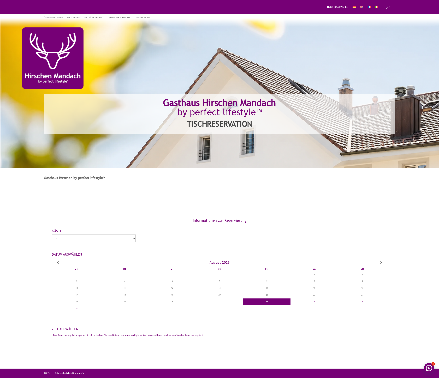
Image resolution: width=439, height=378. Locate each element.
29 (314, 301)
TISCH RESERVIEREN (337, 7)
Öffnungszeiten (53, 17)
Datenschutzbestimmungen (70, 373)
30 (362, 301)
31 (77, 308)
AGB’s (47, 373)
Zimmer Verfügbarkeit (119, 17)
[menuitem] (354, 10)
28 (267, 301)
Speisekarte (74, 17)
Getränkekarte (94, 17)
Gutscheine (143, 17)
